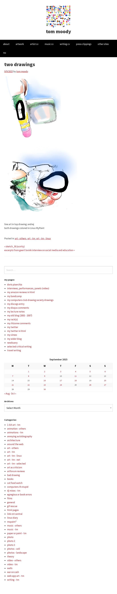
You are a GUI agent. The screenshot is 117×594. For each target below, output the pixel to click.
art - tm (31, 238)
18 (76, 380)
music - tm (12, 529)
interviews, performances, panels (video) (28, 288)
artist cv (34, 44)
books (10, 479)
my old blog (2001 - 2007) (19, 315)
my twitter (12, 327)
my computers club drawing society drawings (30, 300)
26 (90, 385)
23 (45, 385)
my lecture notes (16, 311)
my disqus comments (18, 307)
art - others (20, 238)
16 (45, 380)
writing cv (65, 44)
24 (61, 385)
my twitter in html (16, 331)
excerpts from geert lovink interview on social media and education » (39, 250)
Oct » (13, 393)
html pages (13, 510)
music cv (49, 44)
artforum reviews (16, 471)
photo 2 (11, 541)
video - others (14, 560)
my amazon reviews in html (21, 292)
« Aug (7, 393)
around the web (15, 444)
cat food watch (14, 483)
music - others (14, 525)
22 (29, 385)
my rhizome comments (19, 323)
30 (45, 389)
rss (4, 52)
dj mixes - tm (13, 490)
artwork (20, 44)
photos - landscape (17, 552)
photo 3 (11, 545)
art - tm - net (13, 459)
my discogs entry (15, 303)
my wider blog (14, 338)
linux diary (12, 517)
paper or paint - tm (16, 533)
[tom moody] (58, 16)
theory (10, 556)
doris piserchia (14, 284)
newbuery (12, 342)
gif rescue (12, 506)
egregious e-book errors (19, 494)
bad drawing (13, 475)
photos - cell (13, 548)
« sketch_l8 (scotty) (14, 246)
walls (9, 568)
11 (76, 376)
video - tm (12, 564)
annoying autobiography (19, 436)
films (9, 498)
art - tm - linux (43, 238)
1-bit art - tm (13, 424)
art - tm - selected (16, 463)
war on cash (13, 572)
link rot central (14, 513)
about (6, 44)
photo (10, 537)
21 (13, 385)
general (11, 502)
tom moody (58, 31)
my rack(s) (12, 319)
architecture (13, 440)
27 (105, 385)
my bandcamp (14, 296)
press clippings (83, 44)
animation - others (16, 428)
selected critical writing (19, 346)
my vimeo (12, 334)
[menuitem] (6, 44)
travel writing (14, 350)
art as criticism (14, 467)
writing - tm (13, 579)
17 (61, 380)
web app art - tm (15, 575)
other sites (103, 44)
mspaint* (12, 521)
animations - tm (15, 432)
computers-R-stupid (17, 486)
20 (105, 380)
